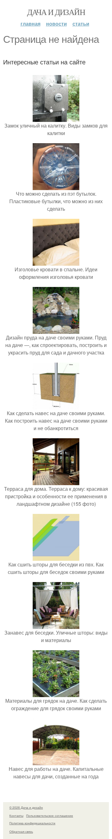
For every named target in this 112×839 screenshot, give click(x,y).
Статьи (80, 23)
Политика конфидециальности (32, 823)
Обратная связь (21, 831)
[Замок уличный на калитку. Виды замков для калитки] (56, 118)
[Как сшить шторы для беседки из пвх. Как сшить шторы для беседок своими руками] (56, 556)
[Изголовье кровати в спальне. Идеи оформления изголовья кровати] (56, 261)
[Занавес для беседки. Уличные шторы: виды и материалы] (56, 625)
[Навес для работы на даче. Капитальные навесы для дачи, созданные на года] (56, 761)
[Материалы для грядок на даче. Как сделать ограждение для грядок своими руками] (56, 693)
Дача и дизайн (56, 12)
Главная (30, 23)
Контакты (16, 815)
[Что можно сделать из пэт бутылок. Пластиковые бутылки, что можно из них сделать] (56, 186)
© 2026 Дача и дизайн (26, 807)
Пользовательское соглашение (49, 815)
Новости (56, 23)
